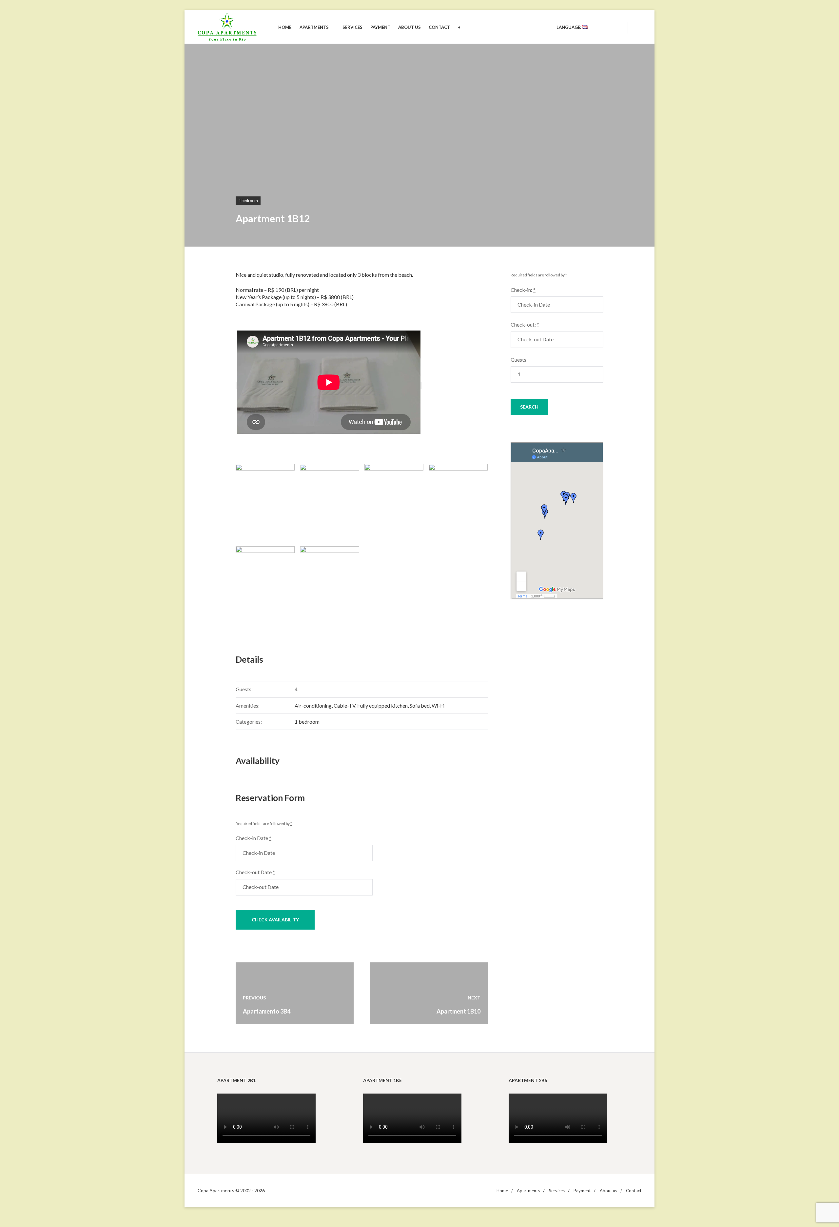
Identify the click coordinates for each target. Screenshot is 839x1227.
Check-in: (523, 290)
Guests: (519, 359)
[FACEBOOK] (615, 27)
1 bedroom (248, 200)
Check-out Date (255, 872)
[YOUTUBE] (604, 27)
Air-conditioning (313, 705)
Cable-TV (344, 705)
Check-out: (525, 324)
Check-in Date (253, 838)
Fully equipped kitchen (382, 705)
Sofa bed (420, 705)
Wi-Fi (438, 705)
